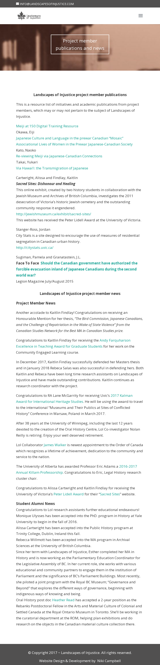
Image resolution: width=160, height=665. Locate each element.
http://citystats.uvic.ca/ (34, 247)
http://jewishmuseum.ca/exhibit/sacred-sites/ (53, 214)
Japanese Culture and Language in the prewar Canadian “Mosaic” (69, 138)
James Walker (55, 444)
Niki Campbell (108, 660)
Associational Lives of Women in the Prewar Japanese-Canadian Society (74, 144)
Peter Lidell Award (69, 494)
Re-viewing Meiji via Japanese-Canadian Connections (59, 156)
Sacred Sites (110, 494)
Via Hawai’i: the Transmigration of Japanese (52, 168)
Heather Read (63, 599)
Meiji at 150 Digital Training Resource (47, 126)
